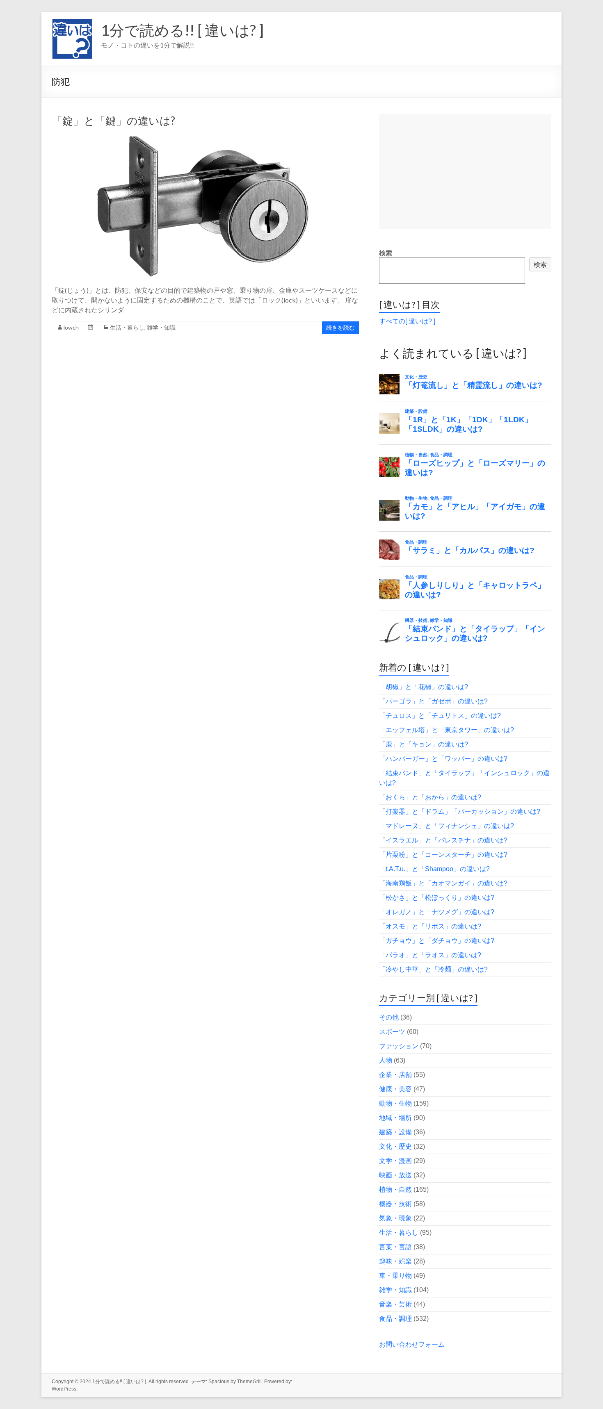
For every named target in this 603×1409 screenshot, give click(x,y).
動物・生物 (395, 1103)
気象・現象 (395, 1218)
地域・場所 (395, 1117)
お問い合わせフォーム (412, 1344)
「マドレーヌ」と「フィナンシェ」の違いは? (446, 825)
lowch (71, 327)
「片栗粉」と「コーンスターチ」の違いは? (443, 854)
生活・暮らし (127, 327)
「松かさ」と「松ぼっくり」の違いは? (436, 897)
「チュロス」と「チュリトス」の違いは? (440, 715)
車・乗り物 (395, 1275)
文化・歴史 (395, 1146)
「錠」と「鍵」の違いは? (113, 120)
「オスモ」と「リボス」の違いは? (430, 926)
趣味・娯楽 (395, 1261)
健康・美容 (395, 1089)
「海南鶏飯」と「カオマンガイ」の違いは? (443, 883)
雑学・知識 (161, 327)
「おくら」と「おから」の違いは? (430, 797)
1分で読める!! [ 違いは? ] (182, 30)
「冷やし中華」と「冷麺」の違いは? (433, 969)
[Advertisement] (465, 171)
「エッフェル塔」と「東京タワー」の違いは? (446, 729)
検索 (385, 253)
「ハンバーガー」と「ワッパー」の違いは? (443, 758)
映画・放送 (395, 1175)
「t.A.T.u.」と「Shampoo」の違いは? (434, 868)
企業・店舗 (395, 1074)
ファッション (398, 1046)
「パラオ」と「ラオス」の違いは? (430, 954)
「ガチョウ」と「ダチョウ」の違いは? (436, 940)
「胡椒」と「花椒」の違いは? (423, 686)
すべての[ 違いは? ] (407, 321)
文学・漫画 (395, 1160)
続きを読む (340, 327)
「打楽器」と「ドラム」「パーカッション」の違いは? (459, 811)
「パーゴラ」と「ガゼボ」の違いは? (433, 701)
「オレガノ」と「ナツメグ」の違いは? (436, 911)
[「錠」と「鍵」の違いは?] (205, 138)
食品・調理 (395, 1318)
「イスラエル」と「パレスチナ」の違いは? (443, 840)
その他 (389, 1017)
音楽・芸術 (395, 1304)
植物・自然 (395, 1189)
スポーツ (392, 1031)
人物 (385, 1060)
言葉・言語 (395, 1246)
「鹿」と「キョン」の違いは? (423, 744)
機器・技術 (395, 1203)
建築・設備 (395, 1132)
